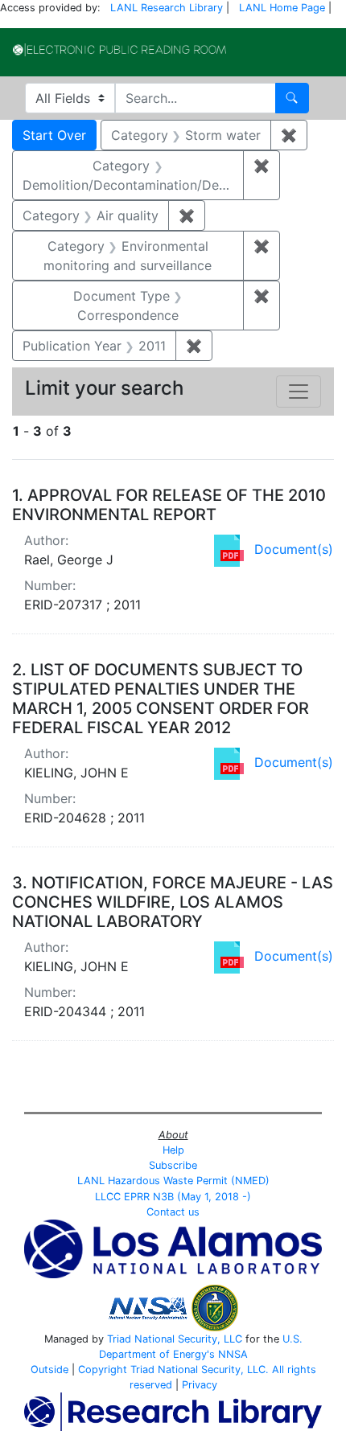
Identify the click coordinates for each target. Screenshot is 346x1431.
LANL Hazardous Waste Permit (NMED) (173, 1181)
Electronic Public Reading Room (119, 50)
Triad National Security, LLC (174, 1339)
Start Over (54, 135)
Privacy (199, 1385)
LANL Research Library (166, 8)
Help (173, 1150)
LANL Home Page (282, 8)
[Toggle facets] (298, 391)
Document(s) (293, 549)
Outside (49, 1369)
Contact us (173, 1212)
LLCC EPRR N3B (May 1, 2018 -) (173, 1197)
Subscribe (173, 1165)
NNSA (233, 1354)
